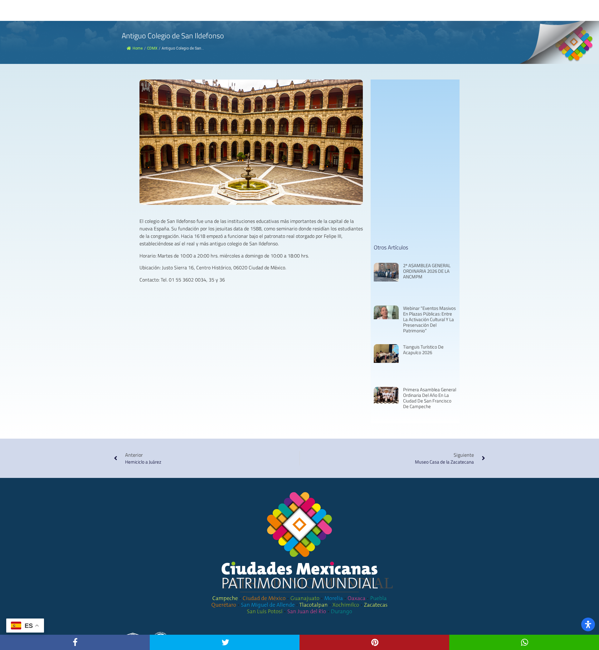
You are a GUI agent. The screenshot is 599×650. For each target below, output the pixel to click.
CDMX (152, 48)
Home (138, 48)
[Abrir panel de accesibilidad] (588, 624)
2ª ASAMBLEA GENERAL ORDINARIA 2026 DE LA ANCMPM (426, 271)
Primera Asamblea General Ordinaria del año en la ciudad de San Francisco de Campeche (429, 398)
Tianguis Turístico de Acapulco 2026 (423, 349)
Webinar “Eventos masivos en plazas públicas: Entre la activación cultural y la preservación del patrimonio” (429, 319)
